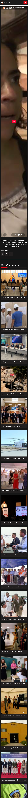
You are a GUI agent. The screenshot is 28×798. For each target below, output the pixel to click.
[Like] (23, 294)
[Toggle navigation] (25, 2)
